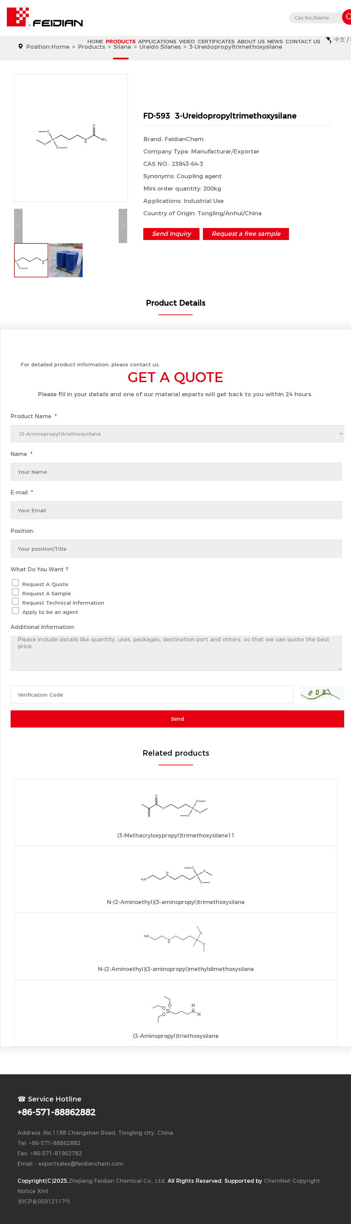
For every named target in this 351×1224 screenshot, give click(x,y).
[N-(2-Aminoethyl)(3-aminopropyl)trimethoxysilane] (175, 876)
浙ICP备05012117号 (44, 1201)
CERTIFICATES (216, 41)
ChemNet (277, 1181)
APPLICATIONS (157, 41)
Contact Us (303, 41)
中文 (339, 39)
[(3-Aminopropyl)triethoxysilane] (175, 1009)
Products (120, 41)
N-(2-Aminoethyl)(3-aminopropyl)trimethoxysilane (176, 902)
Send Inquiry (171, 234)
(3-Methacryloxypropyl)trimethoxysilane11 (176, 835)
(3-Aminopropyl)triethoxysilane (176, 1036)
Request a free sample (245, 234)
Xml (42, 1191)
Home (95, 41)
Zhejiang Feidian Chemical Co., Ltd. (117, 1181)
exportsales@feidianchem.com (80, 1163)
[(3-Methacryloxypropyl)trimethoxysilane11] (175, 809)
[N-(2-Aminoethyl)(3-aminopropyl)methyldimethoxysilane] (175, 942)
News (275, 41)
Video (187, 41)
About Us (251, 41)
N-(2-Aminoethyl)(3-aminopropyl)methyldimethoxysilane (176, 969)
